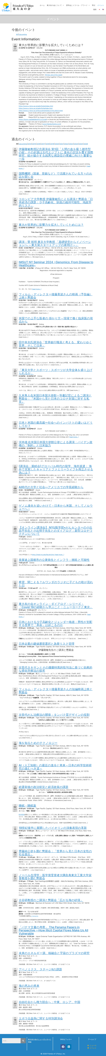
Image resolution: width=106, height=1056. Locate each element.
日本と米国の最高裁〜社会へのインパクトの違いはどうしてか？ (56, 424)
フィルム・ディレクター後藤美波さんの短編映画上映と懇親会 (56, 690)
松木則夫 (22, 814)
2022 (66, 144)
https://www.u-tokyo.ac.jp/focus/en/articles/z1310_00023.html (41, 110)
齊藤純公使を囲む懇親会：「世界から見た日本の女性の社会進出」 (55, 852)
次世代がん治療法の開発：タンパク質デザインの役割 (54, 714)
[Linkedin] (68, 1046)
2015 (34, 144)
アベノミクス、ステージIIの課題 (40, 969)
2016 (39, 144)
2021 (62, 144)
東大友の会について (54, 5)
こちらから (34, 916)
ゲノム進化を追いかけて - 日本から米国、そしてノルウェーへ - (56, 507)
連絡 (94, 9)
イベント (100, 5)
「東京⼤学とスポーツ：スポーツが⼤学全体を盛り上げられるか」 (55, 371)
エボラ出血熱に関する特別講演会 (41, 1018)
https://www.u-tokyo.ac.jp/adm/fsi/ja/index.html (35, 108)
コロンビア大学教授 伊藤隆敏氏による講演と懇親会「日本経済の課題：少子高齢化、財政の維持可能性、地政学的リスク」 (56, 202)
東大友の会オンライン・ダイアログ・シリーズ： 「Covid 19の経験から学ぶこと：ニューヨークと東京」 (56, 605)
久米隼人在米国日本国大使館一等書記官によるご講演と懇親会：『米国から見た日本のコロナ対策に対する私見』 (55, 399)
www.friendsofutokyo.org (52, 124)
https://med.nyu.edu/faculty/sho (43, 554)
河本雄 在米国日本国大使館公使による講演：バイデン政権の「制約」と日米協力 (55, 443)
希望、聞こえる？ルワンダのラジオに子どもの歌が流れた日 (56, 583)
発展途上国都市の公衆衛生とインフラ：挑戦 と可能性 (54, 560)
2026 (86, 144)
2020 (57, 144)
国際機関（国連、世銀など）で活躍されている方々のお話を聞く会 (55, 175)
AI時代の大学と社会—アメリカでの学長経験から (51, 487)
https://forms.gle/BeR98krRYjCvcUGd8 (33, 119)
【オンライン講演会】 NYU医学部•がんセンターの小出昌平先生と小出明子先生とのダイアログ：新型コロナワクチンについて (55, 531)
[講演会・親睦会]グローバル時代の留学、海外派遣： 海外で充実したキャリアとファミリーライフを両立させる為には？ (56, 469)
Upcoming (23, 34)
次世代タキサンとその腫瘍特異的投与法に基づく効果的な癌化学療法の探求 (55, 669)
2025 (81, 144)
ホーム (42, 5)
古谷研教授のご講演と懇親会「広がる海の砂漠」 (51, 900)
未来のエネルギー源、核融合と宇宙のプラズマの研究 (54, 953)
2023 (71, 144)
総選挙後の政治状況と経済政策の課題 (43, 787)
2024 (76, 144)
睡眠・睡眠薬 (27, 805)
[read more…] (36, 289)
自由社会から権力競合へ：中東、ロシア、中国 (49, 1002)
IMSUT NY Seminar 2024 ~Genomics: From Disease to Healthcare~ (56, 263)
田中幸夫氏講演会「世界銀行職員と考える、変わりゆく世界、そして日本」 (55, 343)
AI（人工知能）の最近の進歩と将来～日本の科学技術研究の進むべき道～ (55, 766)
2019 (52, 144)
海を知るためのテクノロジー (38, 743)
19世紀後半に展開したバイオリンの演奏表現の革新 (53, 828)
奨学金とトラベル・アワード (77, 5)
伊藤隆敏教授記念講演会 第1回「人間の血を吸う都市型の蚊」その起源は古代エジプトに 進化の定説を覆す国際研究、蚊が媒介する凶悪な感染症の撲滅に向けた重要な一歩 (56, 153)
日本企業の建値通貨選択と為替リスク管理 (46, 643)
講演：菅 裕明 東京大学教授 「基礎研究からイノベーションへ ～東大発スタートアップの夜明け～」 (55, 243)
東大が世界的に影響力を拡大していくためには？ (51, 224)
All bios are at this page (53, 75)
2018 (48, 144)
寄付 (93, 5)
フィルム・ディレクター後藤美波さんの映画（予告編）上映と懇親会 (55, 296)
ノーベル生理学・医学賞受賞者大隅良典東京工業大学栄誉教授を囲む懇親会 (55, 876)
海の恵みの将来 (29, 985)
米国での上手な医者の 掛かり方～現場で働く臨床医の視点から (56, 320)
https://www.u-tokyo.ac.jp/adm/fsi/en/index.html (36, 106)
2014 (29, 144)
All (17, 34)
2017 (43, 144)
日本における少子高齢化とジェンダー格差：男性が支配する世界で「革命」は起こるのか (55, 623)
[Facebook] (63, 1046)
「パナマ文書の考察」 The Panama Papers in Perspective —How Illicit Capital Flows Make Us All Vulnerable (53, 930)
